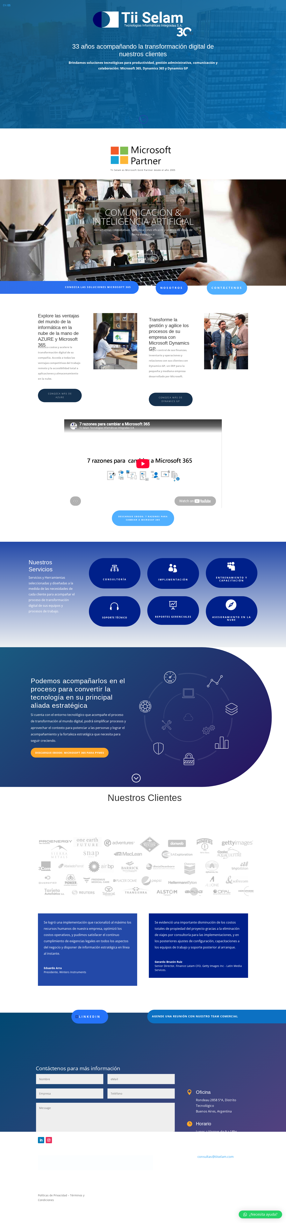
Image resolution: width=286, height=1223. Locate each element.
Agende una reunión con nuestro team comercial (195, 1016)
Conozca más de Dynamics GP (170, 399)
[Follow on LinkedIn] (41, 1140)
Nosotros (171, 288)
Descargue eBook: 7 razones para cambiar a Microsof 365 (143, 518)
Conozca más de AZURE (60, 395)
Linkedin (90, 1016)
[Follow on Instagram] (49, 1140)
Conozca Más (143, 258)
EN (5, 5)
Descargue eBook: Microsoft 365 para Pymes (69, 752)
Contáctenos (226, 288)
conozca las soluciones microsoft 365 (98, 287)
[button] (260, 1214)
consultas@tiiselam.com (215, 1156)
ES (9, 5)
